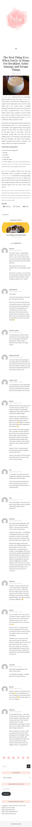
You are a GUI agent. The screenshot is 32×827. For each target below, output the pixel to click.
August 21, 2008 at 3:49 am (15, 583)
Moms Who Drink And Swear (10, 811)
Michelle (16, 125)
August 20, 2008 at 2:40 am (15, 403)
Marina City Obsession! (8, 809)
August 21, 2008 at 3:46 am (15, 520)
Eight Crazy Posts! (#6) (8, 807)
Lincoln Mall (27, 117)
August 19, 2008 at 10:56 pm (15, 332)
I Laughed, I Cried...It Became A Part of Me (14, 805)
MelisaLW (6, 214)
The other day (6, 97)
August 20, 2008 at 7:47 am (15, 471)
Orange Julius (26, 99)
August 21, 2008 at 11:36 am (15, 612)
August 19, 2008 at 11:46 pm (15, 382)
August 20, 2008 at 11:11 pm (15, 499)
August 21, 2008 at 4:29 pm (15, 666)
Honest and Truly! (7, 175)
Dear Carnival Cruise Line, (9, 813)
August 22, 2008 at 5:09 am (15, 711)
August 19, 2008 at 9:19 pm (15, 291)
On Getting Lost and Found (16, 235)
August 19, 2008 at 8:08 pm (15, 250)
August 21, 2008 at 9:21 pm (15, 688)
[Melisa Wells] (16, 19)
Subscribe (6, 794)
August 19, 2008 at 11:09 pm (15, 357)
